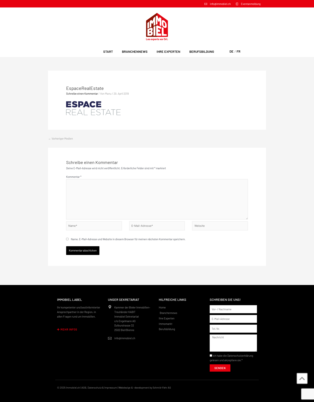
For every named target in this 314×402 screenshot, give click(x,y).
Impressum (110, 387)
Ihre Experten (168, 51)
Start (108, 51)
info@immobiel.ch (124, 338)
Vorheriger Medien (60, 138)
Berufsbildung (201, 51)
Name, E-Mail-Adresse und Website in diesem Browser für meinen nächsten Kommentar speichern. (128, 239)
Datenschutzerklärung (240, 355)
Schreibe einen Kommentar (82, 93)
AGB (83, 387)
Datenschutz (95, 387)
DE (232, 51)
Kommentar (73, 176)
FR (238, 51)
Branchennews (135, 51)
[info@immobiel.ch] (110, 338)
